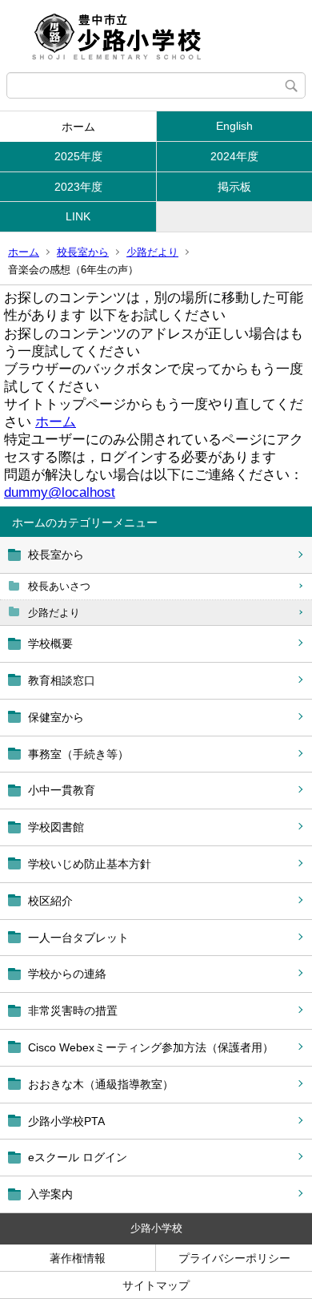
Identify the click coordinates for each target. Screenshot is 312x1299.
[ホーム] (156, 36)
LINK (78, 216)
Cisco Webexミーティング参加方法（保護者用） (151, 1047)
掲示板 (234, 186)
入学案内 (50, 1194)
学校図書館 (56, 827)
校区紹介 (50, 900)
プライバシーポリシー (234, 1258)
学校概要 (50, 643)
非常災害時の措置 (73, 1010)
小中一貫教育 (61, 790)
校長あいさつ (59, 586)
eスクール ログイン (77, 1157)
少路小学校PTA (66, 1121)
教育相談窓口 (61, 680)
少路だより (152, 252)
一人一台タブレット (78, 937)
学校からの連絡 (67, 973)
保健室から (56, 717)
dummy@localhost (59, 492)
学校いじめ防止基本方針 (89, 863)
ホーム (78, 126)
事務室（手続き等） (78, 754)
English (234, 125)
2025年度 (78, 156)
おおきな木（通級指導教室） (101, 1084)
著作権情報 (78, 1258)
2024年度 (234, 156)
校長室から (83, 252)
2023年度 (78, 186)
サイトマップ (156, 1285)
